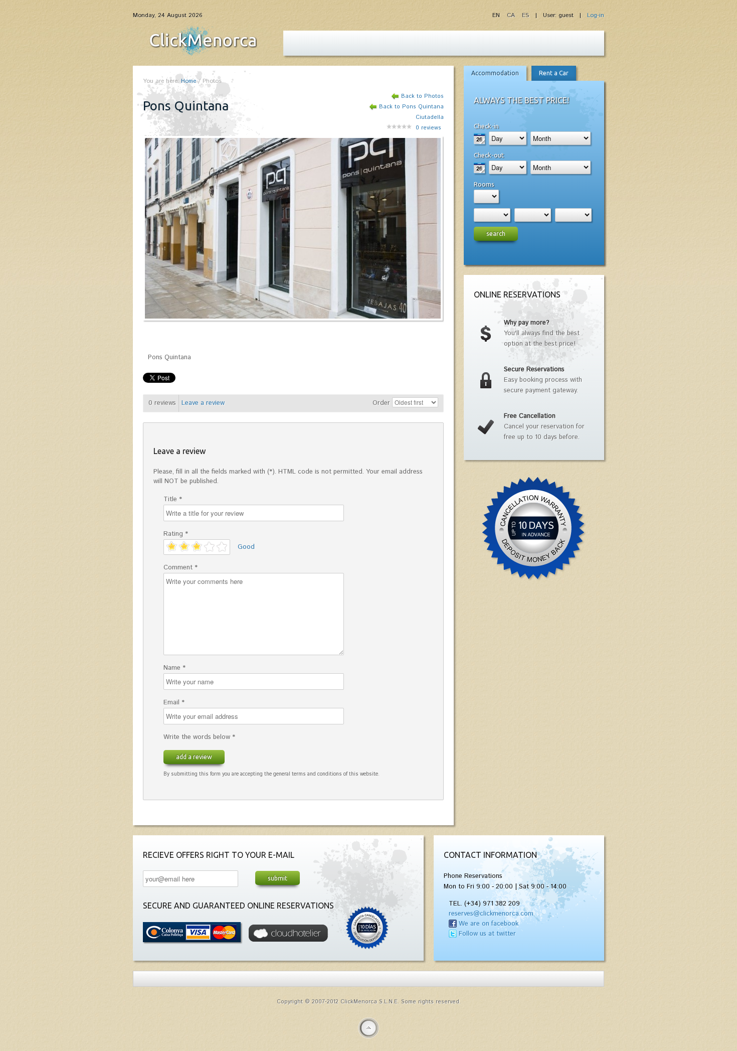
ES (525, 15)
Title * (172, 499)
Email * (174, 702)
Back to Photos (422, 96)
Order (381, 403)
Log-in (595, 15)
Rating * (175, 534)
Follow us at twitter (487, 934)
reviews (428, 128)
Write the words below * (199, 737)
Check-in (486, 125)
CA (512, 15)
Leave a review (203, 403)
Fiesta (203, 41)
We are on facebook (488, 924)
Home (188, 81)
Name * (174, 668)
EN (497, 15)
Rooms (484, 184)
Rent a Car (554, 73)
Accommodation (495, 73)
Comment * (180, 567)
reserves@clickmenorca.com (491, 914)
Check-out (489, 155)
